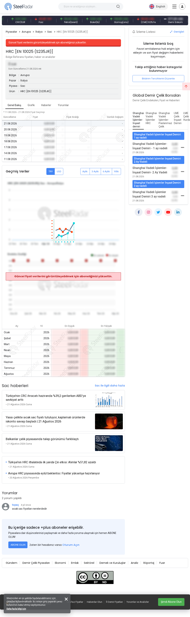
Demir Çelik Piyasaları (36, 563)
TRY (51, 171)
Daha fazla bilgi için (16, 609)
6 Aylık (106, 171)
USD (59, 171)
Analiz (134, 563)
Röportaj (148, 563)
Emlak (75, 563)
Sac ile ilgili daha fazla (110, 385)
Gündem (11, 563)
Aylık (85, 171)
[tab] (138, 120)
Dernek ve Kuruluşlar (112, 563)
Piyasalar (11, 32)
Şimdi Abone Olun (171, 601)
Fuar (162, 563)
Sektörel (89, 563)
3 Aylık (95, 171)
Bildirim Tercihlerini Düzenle (158, 78)
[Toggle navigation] (182, 6)
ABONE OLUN (18, 545)
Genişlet (178, 32)
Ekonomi (60, 563)
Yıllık (116, 171)
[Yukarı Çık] (186, 86)
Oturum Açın (70, 545)
